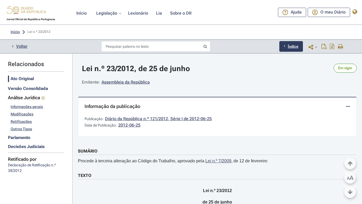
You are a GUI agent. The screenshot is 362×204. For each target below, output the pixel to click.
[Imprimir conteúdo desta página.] (340, 47)
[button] (26, 10)
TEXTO (84, 175)
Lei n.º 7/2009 (218, 161)
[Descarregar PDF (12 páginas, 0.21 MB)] (324, 47)
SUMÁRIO (88, 151)
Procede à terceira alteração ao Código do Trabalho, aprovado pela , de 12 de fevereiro (172, 161)
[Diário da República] (26, 11)
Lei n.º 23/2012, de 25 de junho (136, 68)
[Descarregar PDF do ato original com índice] (332, 47)
